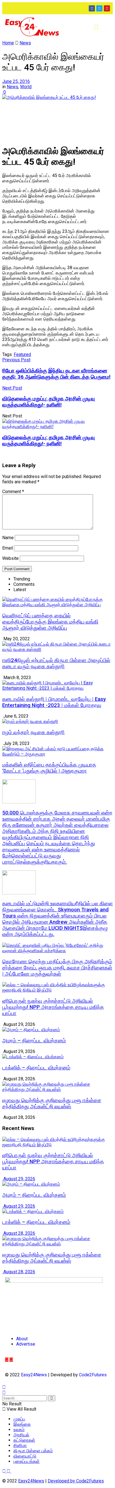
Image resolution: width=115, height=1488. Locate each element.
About (22, 1338)
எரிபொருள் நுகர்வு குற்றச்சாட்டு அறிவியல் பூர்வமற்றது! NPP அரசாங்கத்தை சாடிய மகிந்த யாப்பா (53, 1007)
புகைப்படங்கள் (26, 1461)
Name (8, 537)
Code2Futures (93, 1374)
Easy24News (34, 1374)
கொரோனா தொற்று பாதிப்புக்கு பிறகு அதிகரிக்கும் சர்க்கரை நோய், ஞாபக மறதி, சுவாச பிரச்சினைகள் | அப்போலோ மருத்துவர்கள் (57, 968)
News (25, 43)
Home (8, 43)
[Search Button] (51, 1398)
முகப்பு (19, 1419)
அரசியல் (21, 1434)
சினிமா (20, 1445)
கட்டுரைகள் (24, 1440)
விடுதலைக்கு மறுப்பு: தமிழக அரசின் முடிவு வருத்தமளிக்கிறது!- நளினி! (48, 440)
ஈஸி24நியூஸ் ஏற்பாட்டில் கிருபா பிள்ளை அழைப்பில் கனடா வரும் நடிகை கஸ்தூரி (56, 663)
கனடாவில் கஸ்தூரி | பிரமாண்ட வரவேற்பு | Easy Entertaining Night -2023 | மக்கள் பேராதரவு (54, 702)
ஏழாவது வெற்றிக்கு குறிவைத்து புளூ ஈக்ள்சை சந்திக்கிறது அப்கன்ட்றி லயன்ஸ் (51, 1103)
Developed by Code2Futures (76, 1481)
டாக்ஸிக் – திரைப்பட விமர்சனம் (36, 1068)
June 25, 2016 (16, 81)
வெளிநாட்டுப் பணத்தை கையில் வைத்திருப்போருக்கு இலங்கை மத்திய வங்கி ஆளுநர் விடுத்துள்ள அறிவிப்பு (50, 622)
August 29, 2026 (18, 1178)
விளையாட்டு (24, 1456)
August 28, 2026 (18, 1233)
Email (7, 548)
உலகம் (19, 1429)
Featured (22, 354)
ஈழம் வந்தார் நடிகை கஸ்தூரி (33, 732)
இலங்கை (22, 1424)
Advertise (25, 1344)
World (26, 86)
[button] (96, 27)
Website (10, 558)
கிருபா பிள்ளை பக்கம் (33, 1450)
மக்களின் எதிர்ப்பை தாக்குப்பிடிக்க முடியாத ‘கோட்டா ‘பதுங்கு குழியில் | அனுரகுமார (49, 768)
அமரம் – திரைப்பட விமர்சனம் (34, 1041)
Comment (13, 491)
